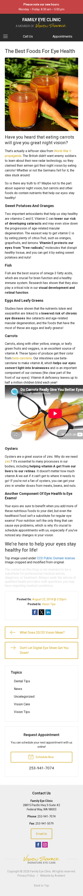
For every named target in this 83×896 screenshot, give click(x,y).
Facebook (38, 845)
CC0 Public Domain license (56, 558)
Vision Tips (49, 604)
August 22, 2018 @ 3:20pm (49, 599)
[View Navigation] (7, 37)
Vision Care (22, 704)
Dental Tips (22, 681)
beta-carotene (22, 358)
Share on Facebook (35, 612)
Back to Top (41, 885)
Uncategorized (24, 696)
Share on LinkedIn (48, 612)
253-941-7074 (46, 816)
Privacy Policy (26, 875)
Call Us (28, 36)
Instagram (45, 845)
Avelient (60, 875)
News (18, 689)
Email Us (41, 833)
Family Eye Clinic (40, 871)
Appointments (62, 36)
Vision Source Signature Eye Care (41, 859)
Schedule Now (44, 757)
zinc (8, 461)
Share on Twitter (41, 612)
